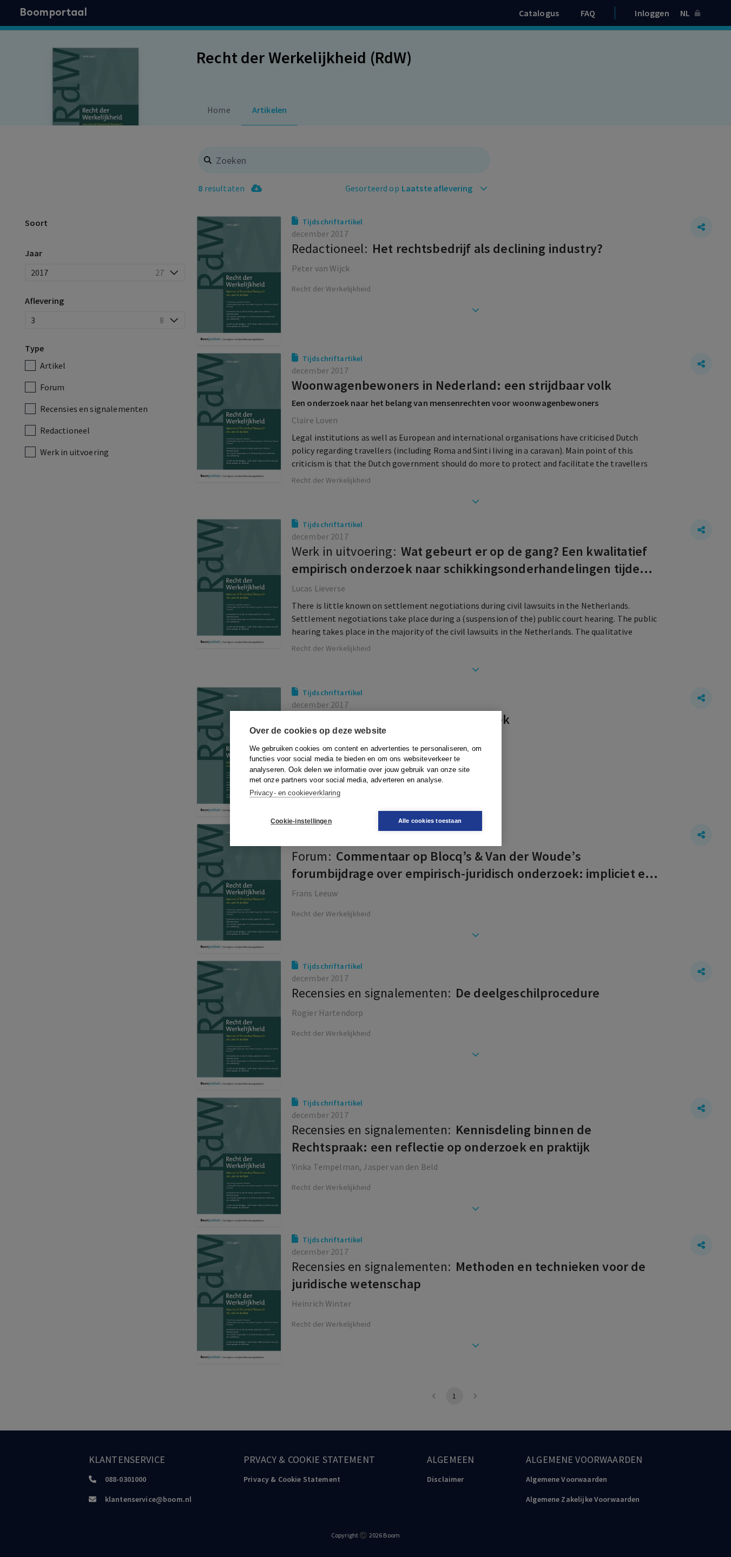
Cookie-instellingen (301, 821)
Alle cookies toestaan (430, 820)
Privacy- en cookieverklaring (294, 793)
